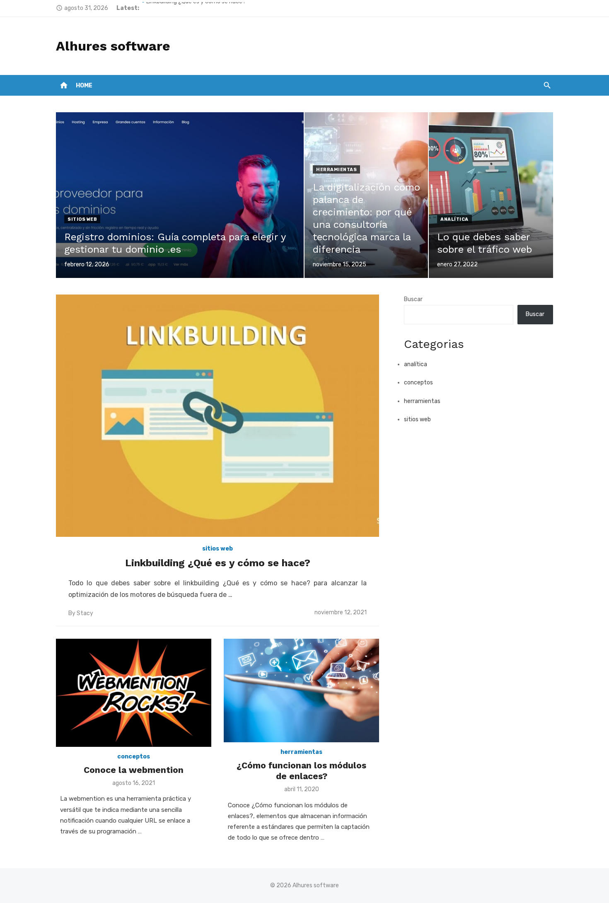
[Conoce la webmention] (133, 693)
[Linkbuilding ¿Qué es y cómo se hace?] (217, 416)
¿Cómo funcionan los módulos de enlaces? (301, 770)
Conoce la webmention (134, 770)
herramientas (336, 169)
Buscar (413, 299)
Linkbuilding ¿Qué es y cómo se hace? (196, 8)
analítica (454, 219)
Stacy (85, 613)
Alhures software (113, 46)
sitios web (82, 219)
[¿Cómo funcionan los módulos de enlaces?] (301, 690)
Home (84, 85)
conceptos (133, 756)
